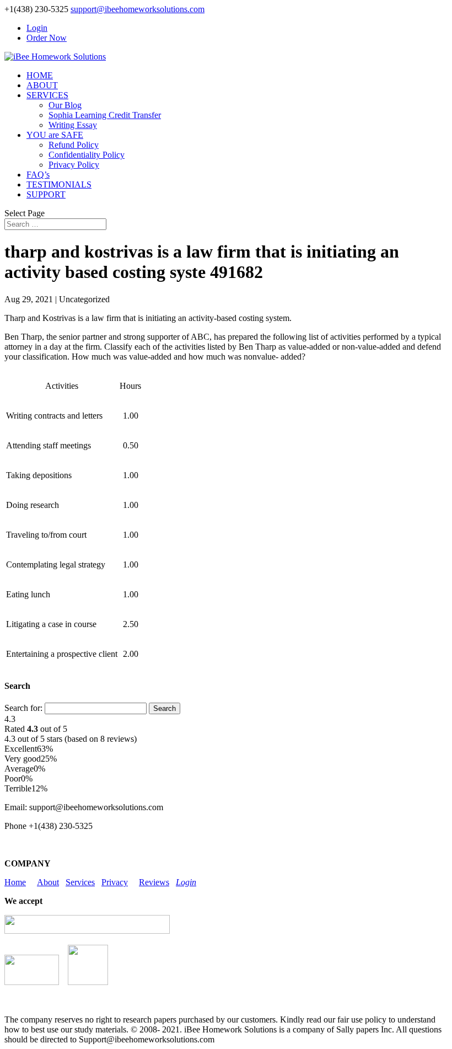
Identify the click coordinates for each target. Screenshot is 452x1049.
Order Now (46, 37)
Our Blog (65, 105)
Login (36, 28)
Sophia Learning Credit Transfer (105, 115)
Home (15, 882)
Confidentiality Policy (87, 154)
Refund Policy (74, 144)
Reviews (154, 882)
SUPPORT (46, 194)
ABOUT (42, 85)
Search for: (23, 708)
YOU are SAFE (54, 135)
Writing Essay (73, 125)
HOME (39, 75)
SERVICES (47, 95)
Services (80, 882)
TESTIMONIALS (59, 184)
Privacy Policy (74, 164)
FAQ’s (38, 174)
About (48, 882)
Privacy (114, 882)
